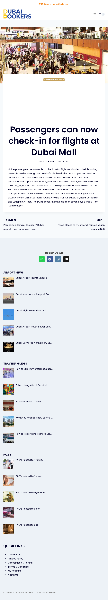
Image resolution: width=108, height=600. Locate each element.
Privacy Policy (15, 558)
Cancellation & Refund (20, 562)
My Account (14, 570)
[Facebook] (50, 259)
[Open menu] (94, 14)
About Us (13, 574)
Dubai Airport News (54, 80)
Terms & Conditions (19, 566)
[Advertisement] (54, 102)
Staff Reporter (48, 161)
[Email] (66, 259)
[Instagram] (58, 259)
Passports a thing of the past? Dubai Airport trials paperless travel (23, 225)
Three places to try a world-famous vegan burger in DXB (81, 225)
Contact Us (14, 554)
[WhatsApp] (42, 259)
